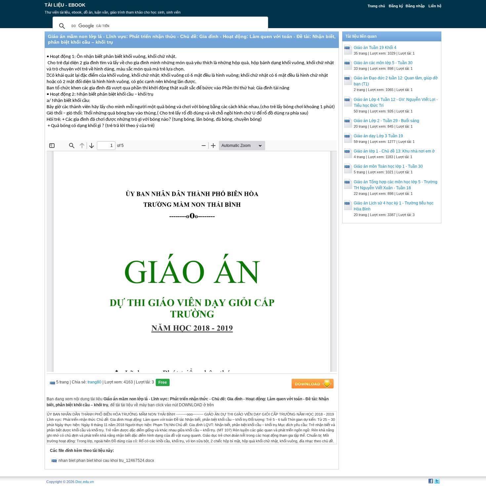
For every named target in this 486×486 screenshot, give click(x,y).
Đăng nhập (415, 6)
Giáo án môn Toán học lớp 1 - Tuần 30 (388, 166)
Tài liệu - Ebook (65, 5)
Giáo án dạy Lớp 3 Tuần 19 (378, 136)
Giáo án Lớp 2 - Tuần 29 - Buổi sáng (386, 120)
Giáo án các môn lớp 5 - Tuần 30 (383, 63)
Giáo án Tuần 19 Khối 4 (375, 47)
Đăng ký (396, 6)
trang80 (94, 382)
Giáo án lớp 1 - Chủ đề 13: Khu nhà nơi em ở (394, 151)
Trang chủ (376, 6)
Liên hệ (434, 6)
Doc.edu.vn (84, 482)
